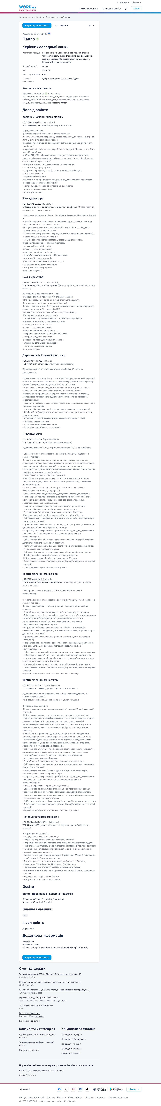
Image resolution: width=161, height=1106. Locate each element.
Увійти (136, 8)
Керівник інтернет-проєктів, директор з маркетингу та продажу (50, 982)
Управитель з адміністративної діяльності (39, 997)
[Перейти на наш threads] (66, 1089)
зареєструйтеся (59, 103)
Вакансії (26, 1075)
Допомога (100, 1097)
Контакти (61, 1097)
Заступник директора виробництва (36, 1005)
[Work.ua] (27, 8)
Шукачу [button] (132, 1089)
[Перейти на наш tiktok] (87, 1089)
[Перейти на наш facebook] (59, 1089)
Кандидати (71, 1034)
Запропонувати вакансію (37, 25)
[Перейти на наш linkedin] (80, 1089)
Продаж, (28, 1050)
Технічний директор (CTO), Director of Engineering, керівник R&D (50, 974)
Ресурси (90, 1097)
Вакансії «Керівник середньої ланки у (40, 1070)
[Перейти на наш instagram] (73, 1089)
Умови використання (118, 1097)
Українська (24, 1089)
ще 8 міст (61, 1000)
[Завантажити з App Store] (99, 1089)
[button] (126, 8)
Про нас (51, 1097)
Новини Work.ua (75, 1097)
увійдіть (26, 103)
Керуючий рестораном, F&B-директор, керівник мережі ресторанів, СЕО (54, 990)
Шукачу (135, 2)
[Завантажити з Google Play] (116, 1089)
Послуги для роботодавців (32, 1097)
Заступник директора (29, 1013)
